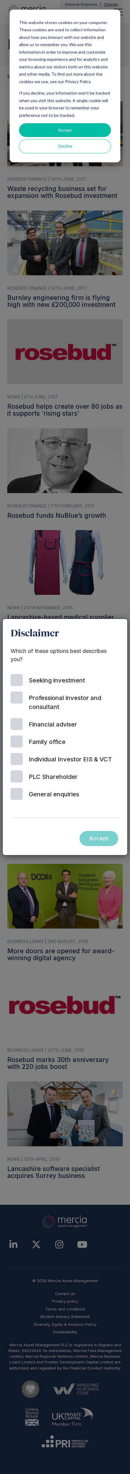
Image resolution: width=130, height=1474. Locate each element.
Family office (47, 741)
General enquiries (54, 794)
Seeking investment (57, 680)
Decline (65, 145)
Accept (65, 130)
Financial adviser (53, 724)
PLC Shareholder (53, 776)
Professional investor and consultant (65, 702)
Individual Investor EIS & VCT (70, 759)
